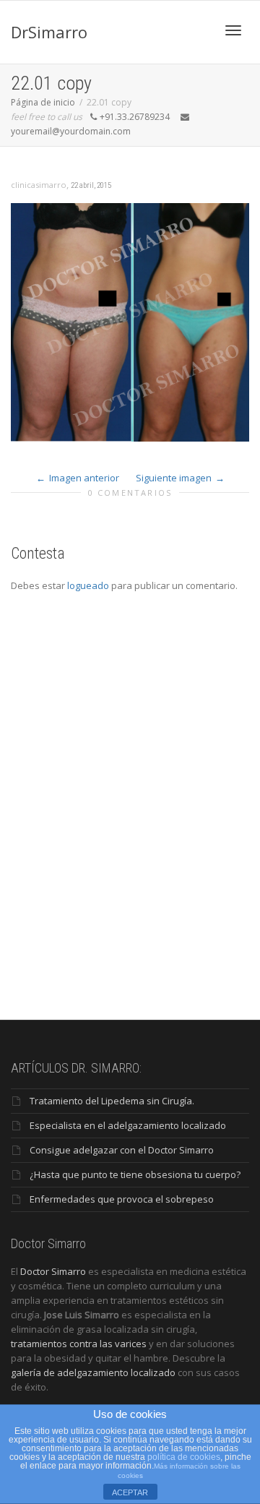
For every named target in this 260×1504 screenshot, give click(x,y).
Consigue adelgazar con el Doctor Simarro (122, 1149)
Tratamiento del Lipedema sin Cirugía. (112, 1100)
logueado (88, 585)
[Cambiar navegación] (233, 30)
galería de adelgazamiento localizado (93, 1372)
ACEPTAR (130, 1492)
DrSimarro (49, 32)
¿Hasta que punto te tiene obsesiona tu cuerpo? (135, 1174)
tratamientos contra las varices (79, 1343)
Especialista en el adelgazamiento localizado (128, 1125)
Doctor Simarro (53, 1271)
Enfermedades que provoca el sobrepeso (122, 1199)
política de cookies (183, 1457)
